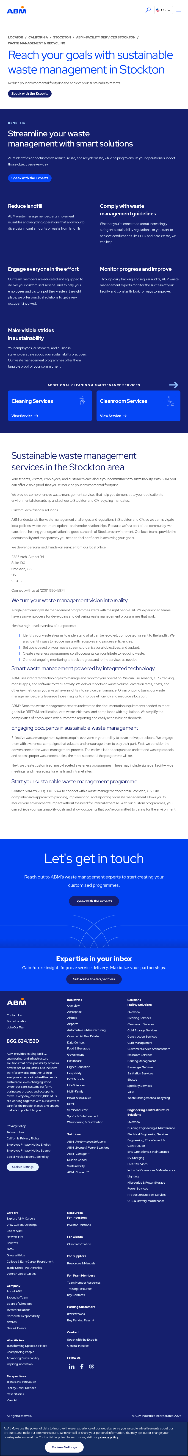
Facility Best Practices (21, 1388)
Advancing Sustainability (23, 1358)
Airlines (72, 1018)
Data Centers (75, 1042)
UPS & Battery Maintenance (145, 1201)
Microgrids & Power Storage (146, 1183)
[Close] (181, 1429)
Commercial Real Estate (83, 1036)
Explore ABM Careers (21, 1218)
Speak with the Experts (82, 1340)
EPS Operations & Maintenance (148, 1152)
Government (75, 1055)
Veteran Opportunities (21, 1274)
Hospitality (74, 1073)
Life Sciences (76, 1085)
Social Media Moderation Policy (27, 1157)
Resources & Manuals (81, 1263)
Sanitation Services (140, 1073)
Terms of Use (15, 1132)
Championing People (20, 1352)
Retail (71, 1104)
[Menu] (177, 10)
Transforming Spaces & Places (27, 1346)
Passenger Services (140, 1067)
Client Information (79, 1244)
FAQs (10, 1249)
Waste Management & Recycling (148, 1098)
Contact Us (14, 1015)
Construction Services (142, 1036)
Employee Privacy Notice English (28, 1145)
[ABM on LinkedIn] (71, 1366)
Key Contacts (76, 1295)
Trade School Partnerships (24, 1268)
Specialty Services (139, 1086)
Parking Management (141, 1061)
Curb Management (139, 1043)
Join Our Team (16, 1027)
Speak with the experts (94, 901)
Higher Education (78, 1067)
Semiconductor (77, 1110)
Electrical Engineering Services (147, 1134)
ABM (86, 1142)
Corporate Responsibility (23, 1316)
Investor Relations (18, 1310)
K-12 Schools (75, 1079)
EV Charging (135, 1158)
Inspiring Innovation (19, 1364)
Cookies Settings (22, 1167)
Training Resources (79, 1289)
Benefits (12, 1243)
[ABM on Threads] (91, 1366)
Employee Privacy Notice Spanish (29, 1150)
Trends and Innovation (21, 1382)
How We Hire (15, 1237)
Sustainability (76, 1166)
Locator (15, 37)
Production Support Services (146, 1195)
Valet (130, 1092)
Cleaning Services (139, 1018)
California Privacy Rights (23, 1138)
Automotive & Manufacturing (86, 1030)
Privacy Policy (16, 1126)
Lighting (132, 1176)
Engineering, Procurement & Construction (146, 1142)
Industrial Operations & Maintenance (151, 1170)
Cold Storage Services (142, 1030)
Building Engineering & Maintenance (151, 1128)
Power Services (137, 1188)
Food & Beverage (78, 1048)
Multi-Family (75, 1091)
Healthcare (74, 1061)
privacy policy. (108, 1437)
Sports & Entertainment (82, 1116)
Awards (11, 1322)
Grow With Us (16, 1255)
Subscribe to (94, 979)
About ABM (14, 1291)
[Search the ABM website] (148, 10)
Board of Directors (19, 1304)
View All (12, 1400)
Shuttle (132, 1080)
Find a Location (17, 1021)
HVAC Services (137, 1164)
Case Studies (15, 1394)
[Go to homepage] (16, 10)
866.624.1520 (23, 1041)
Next (173, 384)
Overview (73, 1006)
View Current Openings (22, 1225)
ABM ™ (78, 1154)
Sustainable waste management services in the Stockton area (74, 461)
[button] (163, 10)
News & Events (16, 1328)
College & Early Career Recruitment (30, 1261)
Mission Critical (77, 1160)
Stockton (62, 37)
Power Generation (79, 1098)
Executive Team (17, 1297)
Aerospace (74, 1012)
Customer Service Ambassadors (148, 1049)
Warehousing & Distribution (85, 1122)
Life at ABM (14, 1231)
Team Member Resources (83, 1283)
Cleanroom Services (140, 1024)
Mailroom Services (139, 1055)
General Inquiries (78, 1346)
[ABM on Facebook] (81, 1366)
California (38, 37)
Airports (72, 1024)
